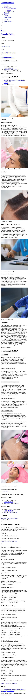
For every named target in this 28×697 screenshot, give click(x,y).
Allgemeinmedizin (11, 8)
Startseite (6, 6)
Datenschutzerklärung (12, 518)
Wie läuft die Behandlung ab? (7, 398)
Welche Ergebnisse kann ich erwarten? (10, 382)
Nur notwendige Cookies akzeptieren (13, 680)
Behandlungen (7, 7)
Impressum (3, 518)
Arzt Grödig (4, 689)
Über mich (6, 13)
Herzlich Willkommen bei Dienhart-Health (14, 80)
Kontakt (6, 15)
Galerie (5, 14)
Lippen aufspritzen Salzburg (7, 691)
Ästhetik (9, 10)
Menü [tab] (2, 30)
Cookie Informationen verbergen (9, 570)
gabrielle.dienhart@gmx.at (10, 512)
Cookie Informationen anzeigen (8, 567)
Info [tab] (5, 30)
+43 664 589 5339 (5, 46)
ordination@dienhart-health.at (8, 52)
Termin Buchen (7, 17)
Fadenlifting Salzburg (20, 689)
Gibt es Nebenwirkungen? (7, 410)
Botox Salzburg (11, 689)
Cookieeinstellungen (6, 519)
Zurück (2, 680)
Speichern (3, 678)
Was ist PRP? (4, 354)
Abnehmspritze (10, 11)
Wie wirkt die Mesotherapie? (7, 368)
